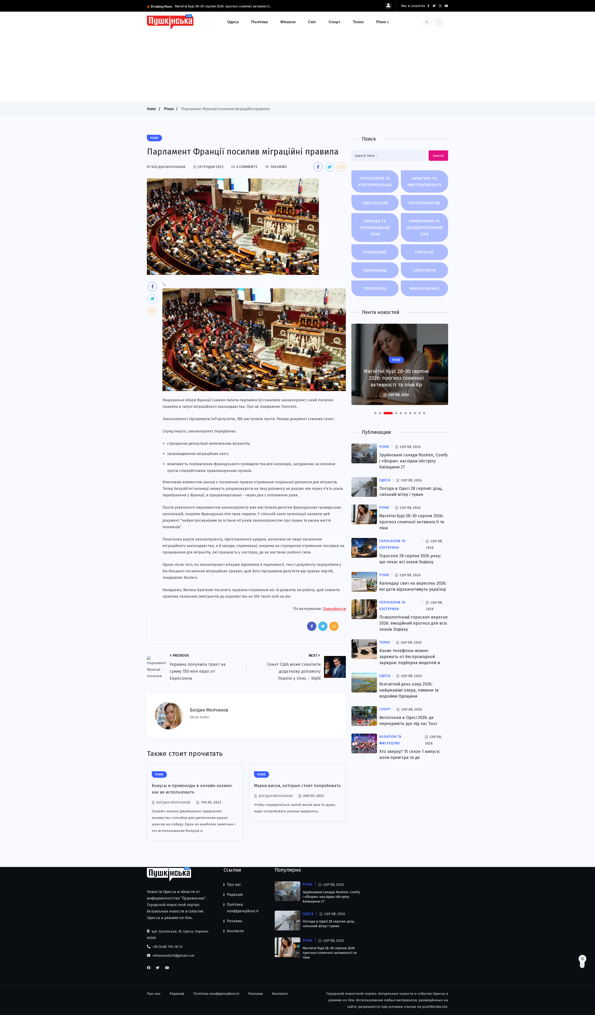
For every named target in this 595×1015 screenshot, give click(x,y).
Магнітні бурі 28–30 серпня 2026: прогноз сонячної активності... (223, 6)
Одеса (233, 22)
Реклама (234, 921)
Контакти (235, 931)
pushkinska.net (434, 1007)
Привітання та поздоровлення (425, 227)
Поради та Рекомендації (375, 227)
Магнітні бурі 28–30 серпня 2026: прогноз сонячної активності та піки (411, 522)
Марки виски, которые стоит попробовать (297, 785)
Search (438, 156)
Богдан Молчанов (173, 802)
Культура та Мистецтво (424, 181)
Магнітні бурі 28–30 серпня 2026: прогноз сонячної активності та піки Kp (396, 378)
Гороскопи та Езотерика (375, 181)
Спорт (334, 22)
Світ (312, 22)
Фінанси (288, 22)
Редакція (235, 894)
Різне (381, 22)
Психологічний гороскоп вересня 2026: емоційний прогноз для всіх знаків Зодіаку (413, 623)
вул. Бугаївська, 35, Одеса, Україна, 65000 (178, 934)
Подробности (334, 608)
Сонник (375, 270)
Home (151, 108)
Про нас (234, 884)
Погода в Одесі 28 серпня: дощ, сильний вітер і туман (329, 923)
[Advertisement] (297, 64)
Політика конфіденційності (242, 907)
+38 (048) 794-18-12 (167, 947)
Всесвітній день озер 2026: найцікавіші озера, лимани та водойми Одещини (409, 690)
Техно (358, 22)
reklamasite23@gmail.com (173, 955)
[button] (375, 413)
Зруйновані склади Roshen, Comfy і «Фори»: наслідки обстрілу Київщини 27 (413, 461)
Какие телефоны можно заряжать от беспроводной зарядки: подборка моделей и (409, 656)
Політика (259, 22)
